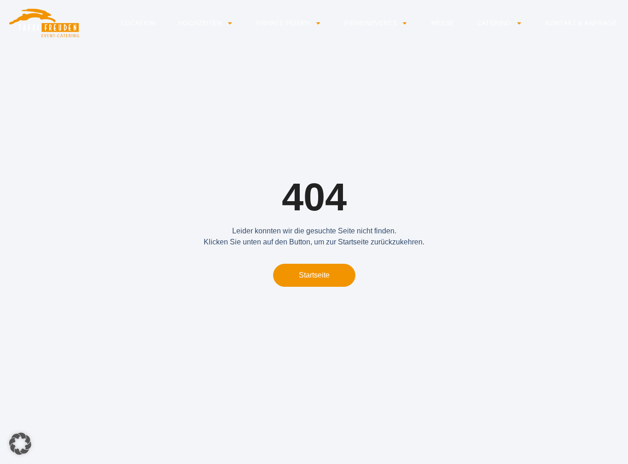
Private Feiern (283, 23)
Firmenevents (370, 23)
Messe (442, 23)
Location (138, 23)
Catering (494, 23)
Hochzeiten (200, 23)
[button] (20, 443)
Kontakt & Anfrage (581, 23)
